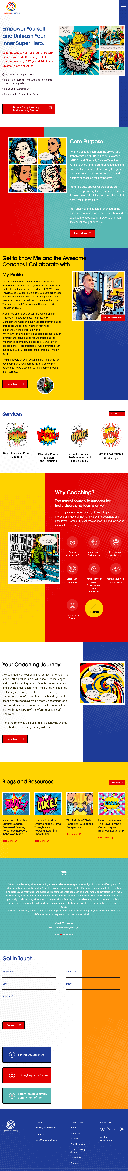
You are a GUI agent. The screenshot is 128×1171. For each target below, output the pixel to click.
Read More (7, 841)
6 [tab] (70, 934)
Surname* (71, 971)
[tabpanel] (64, 900)
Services (74, 1138)
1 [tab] (55, 934)
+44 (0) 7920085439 (31, 1055)
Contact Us (76, 1163)
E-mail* (6, 983)
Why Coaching (77, 1144)
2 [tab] (58, 934)
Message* (7, 996)
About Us (75, 1133)
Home (73, 1127)
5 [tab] (67, 934)
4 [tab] (64, 934)
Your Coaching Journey (77, 1150)
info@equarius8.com (34, 1075)
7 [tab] (73, 934)
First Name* (8, 971)
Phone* (70, 983)
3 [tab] (61, 934)
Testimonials (76, 1157)
